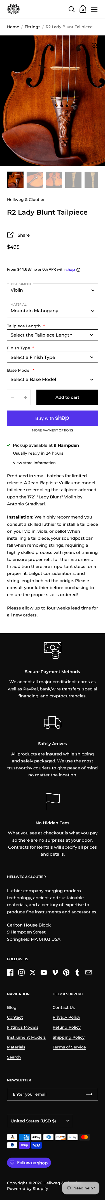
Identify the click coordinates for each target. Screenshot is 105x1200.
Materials (16, 1047)
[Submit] (89, 1094)
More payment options (52, 430)
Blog (12, 1007)
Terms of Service (69, 1047)
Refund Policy (67, 1027)
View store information (34, 462)
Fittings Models (22, 1027)
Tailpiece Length (26, 325)
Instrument (20, 284)
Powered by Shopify (27, 1188)
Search (14, 1057)
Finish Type (20, 348)
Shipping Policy (69, 1037)
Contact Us (64, 1007)
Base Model (20, 370)
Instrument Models (26, 1037)
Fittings (32, 27)
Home (13, 27)
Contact (15, 1017)
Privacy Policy (66, 1017)
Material (18, 304)
